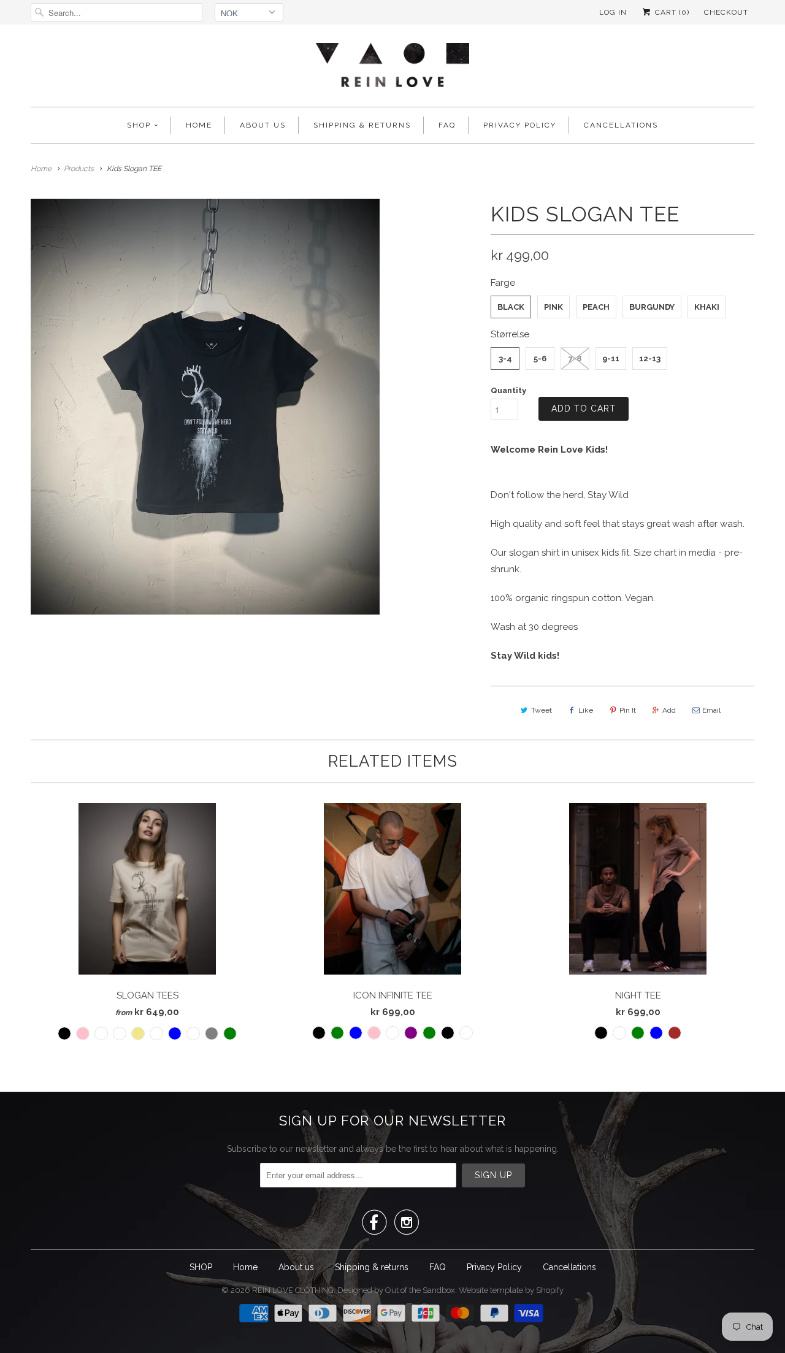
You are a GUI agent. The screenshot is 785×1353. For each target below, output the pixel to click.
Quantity (508, 390)
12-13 (650, 358)
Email (711, 710)
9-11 (610, 358)
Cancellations (621, 125)
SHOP (139, 125)
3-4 (505, 358)
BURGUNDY (652, 307)
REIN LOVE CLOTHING (293, 1290)
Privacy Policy (519, 125)
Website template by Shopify (511, 1290)
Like (585, 710)
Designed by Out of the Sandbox (396, 1290)
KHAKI (706, 307)
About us (263, 125)
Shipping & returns (362, 125)
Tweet (541, 710)
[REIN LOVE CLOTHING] (392, 68)
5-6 (540, 358)
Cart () (671, 12)
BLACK (510, 307)
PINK (553, 307)
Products (79, 168)
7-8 (575, 358)
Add (669, 710)
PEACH (596, 307)
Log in (613, 12)
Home (199, 125)
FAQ (447, 125)
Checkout (726, 12)
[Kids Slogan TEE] (205, 407)
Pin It (627, 710)
